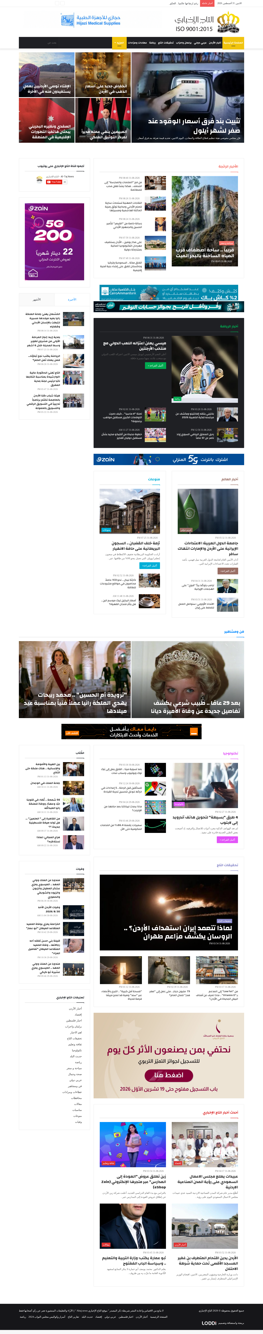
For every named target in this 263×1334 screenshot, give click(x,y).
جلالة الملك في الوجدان (45, 783)
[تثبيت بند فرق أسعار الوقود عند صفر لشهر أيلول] (188, 97)
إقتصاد (78, 1014)
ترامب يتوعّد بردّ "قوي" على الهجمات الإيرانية (198, 587)
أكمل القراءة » (155, 365)
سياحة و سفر (74, 1068)
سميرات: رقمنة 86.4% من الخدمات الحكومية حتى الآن (121, 827)
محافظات (76, 1098)
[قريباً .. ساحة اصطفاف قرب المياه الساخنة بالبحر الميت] (205, 221)
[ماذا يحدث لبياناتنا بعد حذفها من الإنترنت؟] (155, 807)
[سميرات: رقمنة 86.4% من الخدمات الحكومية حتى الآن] (155, 826)
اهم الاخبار (76, 1032)
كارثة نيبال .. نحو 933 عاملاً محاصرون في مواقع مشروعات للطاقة (118, 583)
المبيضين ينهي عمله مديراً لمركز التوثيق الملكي (104, 134)
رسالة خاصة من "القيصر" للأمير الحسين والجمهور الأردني (124, 225)
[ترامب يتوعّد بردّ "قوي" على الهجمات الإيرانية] (227, 586)
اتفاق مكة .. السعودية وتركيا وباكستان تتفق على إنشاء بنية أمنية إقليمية (121, 266)
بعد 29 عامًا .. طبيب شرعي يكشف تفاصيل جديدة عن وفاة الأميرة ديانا (195, 707)
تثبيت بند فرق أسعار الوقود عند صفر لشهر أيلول (194, 126)
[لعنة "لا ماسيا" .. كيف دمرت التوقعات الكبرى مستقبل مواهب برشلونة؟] (155, 414)
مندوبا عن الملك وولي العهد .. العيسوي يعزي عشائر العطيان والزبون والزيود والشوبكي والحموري (45, 888)
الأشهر (37, 299)
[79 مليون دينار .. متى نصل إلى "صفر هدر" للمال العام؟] (169, 970)
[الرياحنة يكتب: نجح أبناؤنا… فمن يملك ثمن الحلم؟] (73, 361)
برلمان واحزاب (184, 42)
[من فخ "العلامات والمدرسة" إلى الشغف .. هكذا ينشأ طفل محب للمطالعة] (155, 183)
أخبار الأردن (215, 42)
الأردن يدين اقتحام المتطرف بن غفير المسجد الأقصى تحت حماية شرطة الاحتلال (208, 1263)
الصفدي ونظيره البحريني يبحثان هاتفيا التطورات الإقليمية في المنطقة (50, 132)
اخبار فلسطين (74, 1020)
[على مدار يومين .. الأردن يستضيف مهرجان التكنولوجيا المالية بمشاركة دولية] (155, 243)
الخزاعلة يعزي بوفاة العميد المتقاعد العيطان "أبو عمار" (43, 926)
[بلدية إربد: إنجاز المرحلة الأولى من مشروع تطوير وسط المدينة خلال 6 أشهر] (73, 342)
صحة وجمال (75, 1074)
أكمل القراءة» (227, 571)
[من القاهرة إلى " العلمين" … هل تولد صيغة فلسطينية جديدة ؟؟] (73, 824)
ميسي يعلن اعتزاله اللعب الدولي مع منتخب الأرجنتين (134, 346)
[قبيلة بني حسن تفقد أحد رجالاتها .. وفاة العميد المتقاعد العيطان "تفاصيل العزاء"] (73, 946)
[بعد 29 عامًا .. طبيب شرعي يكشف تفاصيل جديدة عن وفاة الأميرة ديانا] (188, 679)
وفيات (78, 1121)
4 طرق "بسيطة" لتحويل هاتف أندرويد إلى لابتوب (205, 820)
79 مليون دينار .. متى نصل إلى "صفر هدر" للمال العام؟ (169, 993)
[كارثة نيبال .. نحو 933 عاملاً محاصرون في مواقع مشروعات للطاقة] (149, 581)
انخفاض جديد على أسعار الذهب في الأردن (106, 89)
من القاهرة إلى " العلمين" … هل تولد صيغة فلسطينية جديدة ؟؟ (42, 822)
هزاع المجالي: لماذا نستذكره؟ (48, 839)
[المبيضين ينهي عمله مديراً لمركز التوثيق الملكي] (103, 120)
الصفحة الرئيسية (233, 42)
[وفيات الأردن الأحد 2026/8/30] (73, 912)
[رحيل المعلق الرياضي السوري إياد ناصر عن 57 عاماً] (227, 435)
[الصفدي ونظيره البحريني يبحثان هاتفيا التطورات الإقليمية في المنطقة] (47, 120)
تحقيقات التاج (166, 42)
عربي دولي (200, 42)
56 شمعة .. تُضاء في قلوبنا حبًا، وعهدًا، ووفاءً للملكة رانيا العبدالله (43, 804)
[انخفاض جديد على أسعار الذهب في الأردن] (103, 74)
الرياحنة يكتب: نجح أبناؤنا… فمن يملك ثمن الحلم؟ (44, 358)
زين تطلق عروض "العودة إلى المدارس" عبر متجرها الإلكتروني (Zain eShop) (133, 1182)
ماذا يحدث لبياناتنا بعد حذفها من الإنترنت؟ (123, 808)
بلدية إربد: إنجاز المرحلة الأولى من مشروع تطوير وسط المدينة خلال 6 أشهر (43, 341)
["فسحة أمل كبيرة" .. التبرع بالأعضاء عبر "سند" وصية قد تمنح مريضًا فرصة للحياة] (121, 970)
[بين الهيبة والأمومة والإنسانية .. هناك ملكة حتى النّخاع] (73, 769)
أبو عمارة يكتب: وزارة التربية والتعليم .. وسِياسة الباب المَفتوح (134, 1260)
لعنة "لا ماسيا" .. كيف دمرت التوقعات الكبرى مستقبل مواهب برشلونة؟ (122, 417)
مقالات (78, 1104)
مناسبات (77, 1110)
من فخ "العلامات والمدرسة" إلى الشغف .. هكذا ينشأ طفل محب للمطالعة (123, 186)
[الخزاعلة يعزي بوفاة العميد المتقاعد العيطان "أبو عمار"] (73, 929)
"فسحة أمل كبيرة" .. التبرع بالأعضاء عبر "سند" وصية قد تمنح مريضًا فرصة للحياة (121, 995)
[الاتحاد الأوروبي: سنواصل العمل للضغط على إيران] (227, 605)
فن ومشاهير (75, 1086)
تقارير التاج (73, 1316)
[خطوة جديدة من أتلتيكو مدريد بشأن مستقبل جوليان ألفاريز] (155, 435)
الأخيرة (72, 299)
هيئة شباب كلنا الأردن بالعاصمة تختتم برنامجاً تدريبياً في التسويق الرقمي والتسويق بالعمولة (43, 402)
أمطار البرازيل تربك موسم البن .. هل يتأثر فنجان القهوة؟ (118, 602)
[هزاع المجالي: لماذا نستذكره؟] (73, 842)
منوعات (77, 1116)
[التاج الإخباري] (208, 22)
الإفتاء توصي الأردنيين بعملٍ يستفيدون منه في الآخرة (47, 89)
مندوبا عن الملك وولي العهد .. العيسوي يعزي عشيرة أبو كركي (45, 968)
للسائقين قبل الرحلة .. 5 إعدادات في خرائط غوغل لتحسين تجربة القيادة (121, 789)
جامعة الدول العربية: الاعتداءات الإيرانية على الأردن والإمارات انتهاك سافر (208, 548)
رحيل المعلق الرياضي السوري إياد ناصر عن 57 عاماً (195, 436)
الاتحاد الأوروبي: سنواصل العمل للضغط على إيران (196, 606)
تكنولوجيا (77, 1050)
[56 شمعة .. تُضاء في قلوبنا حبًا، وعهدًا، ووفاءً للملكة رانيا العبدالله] (73, 805)
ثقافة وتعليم (75, 1044)
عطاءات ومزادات (137, 42)
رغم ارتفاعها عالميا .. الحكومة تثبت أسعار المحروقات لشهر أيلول (165, 3)
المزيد (120, 42)
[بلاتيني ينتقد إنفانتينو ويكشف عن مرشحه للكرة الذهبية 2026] (227, 414)
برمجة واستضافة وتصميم (231, 1322)
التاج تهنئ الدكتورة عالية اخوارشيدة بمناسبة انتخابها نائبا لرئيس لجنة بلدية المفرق (43, 379)
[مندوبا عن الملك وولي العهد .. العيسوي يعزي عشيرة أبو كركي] (73, 969)
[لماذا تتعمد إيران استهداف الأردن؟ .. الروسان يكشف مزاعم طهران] (169, 912)
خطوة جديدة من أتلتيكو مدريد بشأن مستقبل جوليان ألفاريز (121, 436)
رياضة (152, 42)
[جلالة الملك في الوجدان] (73, 788)
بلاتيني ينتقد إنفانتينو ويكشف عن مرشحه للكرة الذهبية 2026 (195, 415)
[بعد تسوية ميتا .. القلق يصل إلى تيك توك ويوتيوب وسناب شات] (155, 770)
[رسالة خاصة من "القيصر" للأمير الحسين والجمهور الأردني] (160, 224)
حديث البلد (76, 1056)
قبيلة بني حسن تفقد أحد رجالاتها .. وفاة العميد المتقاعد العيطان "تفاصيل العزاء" (44, 947)
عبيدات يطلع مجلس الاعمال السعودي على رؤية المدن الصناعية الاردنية (208, 1182)
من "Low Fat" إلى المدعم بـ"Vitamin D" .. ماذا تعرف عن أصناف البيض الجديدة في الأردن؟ (217, 995)
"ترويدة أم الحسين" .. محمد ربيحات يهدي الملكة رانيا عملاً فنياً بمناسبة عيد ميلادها (75, 703)
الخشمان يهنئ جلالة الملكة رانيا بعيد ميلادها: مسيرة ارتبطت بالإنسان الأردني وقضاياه (42, 320)
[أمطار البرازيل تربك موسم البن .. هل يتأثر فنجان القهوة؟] (149, 601)
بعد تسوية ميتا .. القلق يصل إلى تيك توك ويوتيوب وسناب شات (121, 771)
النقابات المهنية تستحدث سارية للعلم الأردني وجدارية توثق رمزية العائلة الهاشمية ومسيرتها (123, 206)
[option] (131, 97)
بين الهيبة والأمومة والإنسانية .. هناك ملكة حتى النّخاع (42, 768)
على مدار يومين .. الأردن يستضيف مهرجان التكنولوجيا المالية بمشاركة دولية (123, 246)
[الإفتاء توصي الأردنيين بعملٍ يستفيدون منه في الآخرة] (47, 74)
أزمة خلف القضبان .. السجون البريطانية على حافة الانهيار (136, 546)
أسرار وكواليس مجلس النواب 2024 (46, 1316)
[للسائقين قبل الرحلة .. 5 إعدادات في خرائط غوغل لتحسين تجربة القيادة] (155, 789)
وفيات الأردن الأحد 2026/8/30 (49, 909)
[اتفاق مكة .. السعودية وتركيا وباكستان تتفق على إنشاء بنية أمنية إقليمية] (155, 263)
